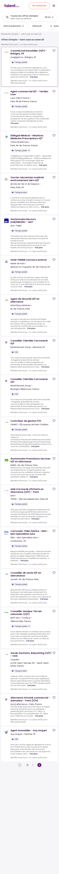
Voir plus (34, 77)
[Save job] (54, 50)
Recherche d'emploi (9, 34)
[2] (39, 765)
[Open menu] (54, 5)
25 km (48, 17)
